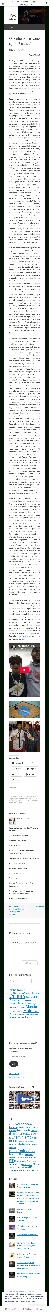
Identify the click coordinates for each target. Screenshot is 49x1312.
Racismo (20, 1014)
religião (34, 1161)
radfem (27, 1161)
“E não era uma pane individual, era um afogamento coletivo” (16, 910)
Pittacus (12, 50)
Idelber (13, 1140)
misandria (13, 1157)
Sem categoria (31, 1014)
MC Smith (12, 800)
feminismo (29, 1000)
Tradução (29, 1017)
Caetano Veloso (24, 1127)
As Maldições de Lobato (18, 868)
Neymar (20, 800)
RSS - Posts (14, 1073)
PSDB (32, 1157)
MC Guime (33, 798)
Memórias (14, 1007)
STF (29, 1167)
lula (22, 1143)
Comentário (29, 963)
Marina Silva (16, 1154)
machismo (31, 1144)
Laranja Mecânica (28, 1141)
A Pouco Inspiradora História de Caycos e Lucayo (21, 852)
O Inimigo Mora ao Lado (18, 835)
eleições (20, 1000)
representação (15, 1164)
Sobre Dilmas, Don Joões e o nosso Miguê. (28, 1255)
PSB (26, 1157)
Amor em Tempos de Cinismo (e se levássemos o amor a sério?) (28, 1265)
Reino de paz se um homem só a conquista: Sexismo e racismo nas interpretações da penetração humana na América (28, 1198)
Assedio (19, 1124)
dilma (34, 1130)
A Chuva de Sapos (16, 873)
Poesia (19, 1011)
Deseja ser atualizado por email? (23, 1042)
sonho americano (15, 802)
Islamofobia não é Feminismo (24, 1210)
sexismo (22, 1167)
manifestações (22, 1150)
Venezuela (24, 1170)
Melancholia (14, 878)
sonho (35, 800)
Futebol (23, 796)
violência (34, 1170)
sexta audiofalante (16, 1017)
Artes (12, 990)
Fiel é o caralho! (23, 818)
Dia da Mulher (32, 997)
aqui (23, 638)
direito (13, 1133)
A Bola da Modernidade (18, 898)
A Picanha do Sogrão (17, 863)
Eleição (22, 1134)
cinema (35, 1127)
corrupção (12, 1131)
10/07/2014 (21, 50)
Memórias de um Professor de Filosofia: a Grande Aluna (21, 892)
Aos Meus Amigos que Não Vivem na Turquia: (28, 1185)
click (13, 1064)
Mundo (29, 796)
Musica (35, 796)
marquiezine (23, 798)
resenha (27, 1164)
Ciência (25, 993)
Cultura (17, 995)
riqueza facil (28, 800)
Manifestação (30, 1003)
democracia (23, 1130)
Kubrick (19, 1141)
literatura (14, 1144)
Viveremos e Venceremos (27, 1234)
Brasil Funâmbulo (36, 906)
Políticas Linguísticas (17, 840)
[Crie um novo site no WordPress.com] (24, 3)
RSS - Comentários (16, 1077)
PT (11, 1160)
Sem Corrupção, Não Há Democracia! (24, 858)
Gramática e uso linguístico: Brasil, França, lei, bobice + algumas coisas (28, 1246)
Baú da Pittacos (24, 990)
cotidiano (34, 993)
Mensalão (29, 1154)
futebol (15, 798)
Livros (20, 1003)
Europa (11, 1138)
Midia (22, 1007)
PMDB (21, 1157)
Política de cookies (28, 1301)
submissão (13, 1170)
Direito (12, 1000)
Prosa (12, 1014)
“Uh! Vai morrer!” (15, 845)
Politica (31, 1010)
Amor (11, 1124)
